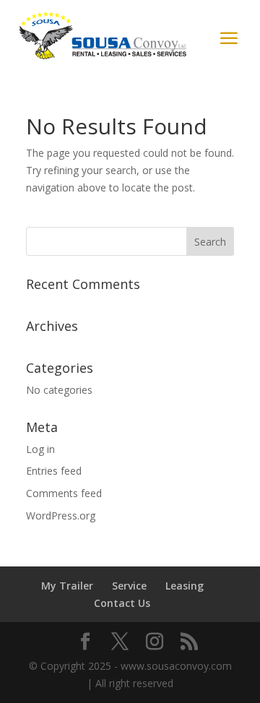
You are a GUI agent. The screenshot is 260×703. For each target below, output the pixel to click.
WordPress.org (60, 515)
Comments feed (64, 493)
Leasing (184, 585)
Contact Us (122, 603)
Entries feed (54, 471)
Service (129, 585)
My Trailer (67, 585)
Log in (40, 449)
